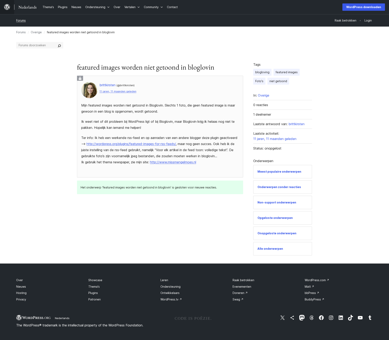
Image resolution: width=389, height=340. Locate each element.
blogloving (262, 72)
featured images (287, 72)
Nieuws (21, 286)
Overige (36, 32)
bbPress (312, 293)
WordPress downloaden (363, 7)
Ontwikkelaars (170, 293)
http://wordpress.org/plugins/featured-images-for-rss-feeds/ (131, 144)
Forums (21, 20)
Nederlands (62, 318)
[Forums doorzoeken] (59, 45)
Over (19, 280)
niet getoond (278, 81)
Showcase (95, 280)
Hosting (21, 293)
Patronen (94, 299)
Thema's (94, 286)
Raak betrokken (243, 280)
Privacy (21, 299)
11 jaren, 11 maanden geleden (117, 91)
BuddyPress (314, 299)
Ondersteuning (170, 286)
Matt (309, 286)
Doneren (240, 293)
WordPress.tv (171, 299)
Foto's (259, 81)
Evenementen (242, 286)
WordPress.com (317, 280)
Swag (238, 299)
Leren (164, 280)
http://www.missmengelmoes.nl (173, 162)
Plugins (93, 293)
